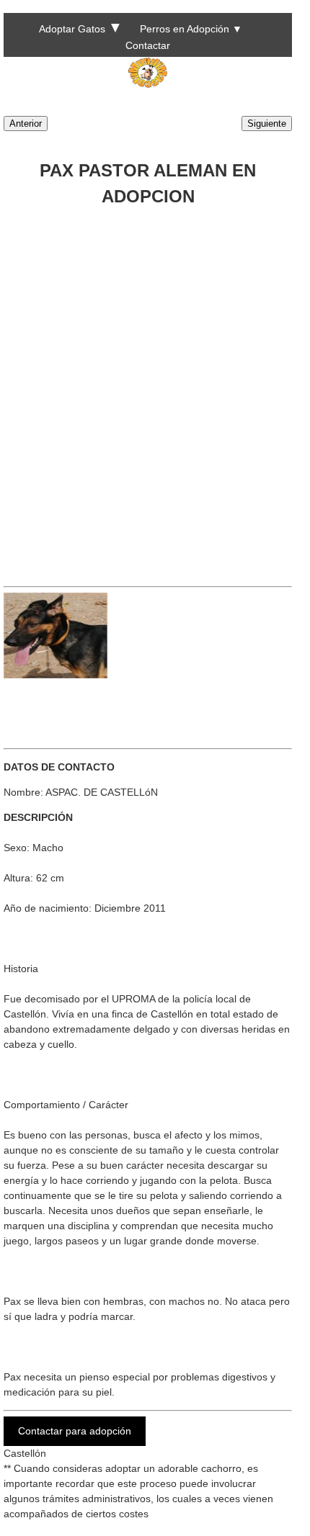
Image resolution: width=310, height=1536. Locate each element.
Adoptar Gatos (72, 29)
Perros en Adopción (184, 29)
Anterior (25, 123)
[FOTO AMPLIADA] (55, 675)
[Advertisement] (155, 391)
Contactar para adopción (74, 1431)
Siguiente (266, 123)
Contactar (147, 45)
